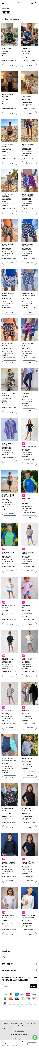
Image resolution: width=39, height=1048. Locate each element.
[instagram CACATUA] (3, 956)
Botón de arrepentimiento (19, 1034)
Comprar (9, 65)
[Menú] (3, 3)
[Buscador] (32, 3)
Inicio (3, 8)
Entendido (32, 1044)
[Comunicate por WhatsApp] (34, 1037)
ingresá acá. (19, 1031)
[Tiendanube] (19, 1039)
